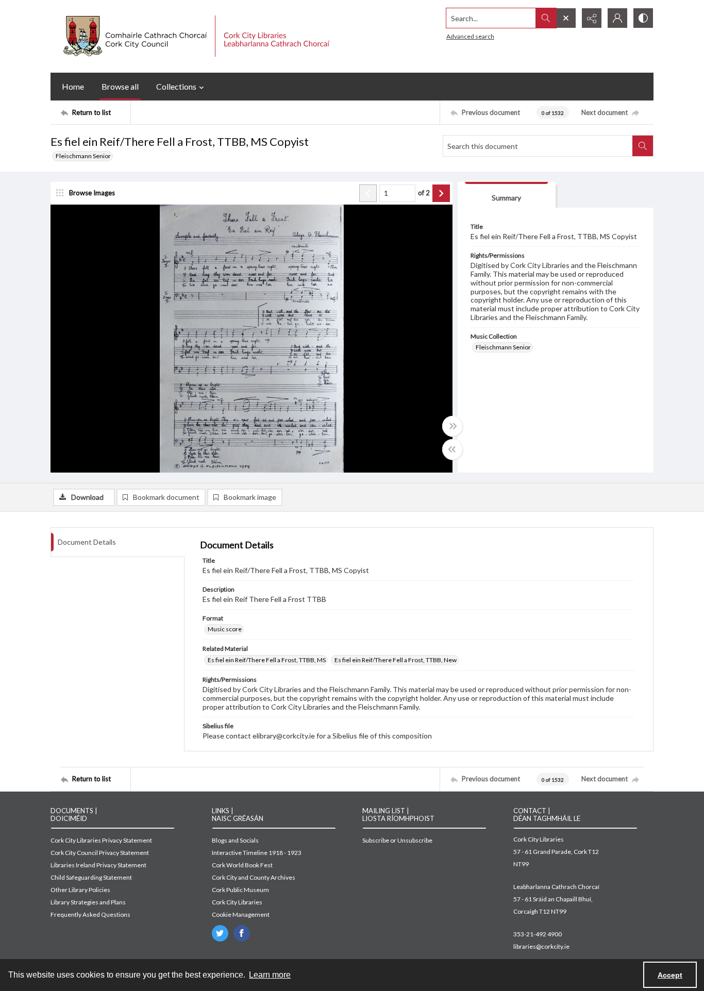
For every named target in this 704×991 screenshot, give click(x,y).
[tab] (507, 195)
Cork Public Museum (240, 890)
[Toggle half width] (452, 449)
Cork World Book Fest (242, 865)
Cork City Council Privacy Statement (100, 852)
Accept (670, 975)
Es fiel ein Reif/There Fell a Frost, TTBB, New (395, 660)
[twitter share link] (220, 933)
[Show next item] (441, 193)
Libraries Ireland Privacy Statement (98, 865)
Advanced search (470, 36)
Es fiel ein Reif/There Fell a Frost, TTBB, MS (267, 660)
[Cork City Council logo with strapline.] (195, 36)
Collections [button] (176, 86)
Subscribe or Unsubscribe (397, 840)
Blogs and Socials (235, 840)
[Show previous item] (368, 193)
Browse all (120, 86)
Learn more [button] (270, 974)
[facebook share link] (241, 933)
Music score (225, 629)
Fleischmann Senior (83, 156)
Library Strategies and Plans (88, 902)
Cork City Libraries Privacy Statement (101, 840)
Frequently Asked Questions (90, 914)
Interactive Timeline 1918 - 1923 (256, 852)
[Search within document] (642, 146)
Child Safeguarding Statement (91, 877)
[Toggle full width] (452, 426)
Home (73, 86)
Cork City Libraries (237, 902)
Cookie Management (241, 914)
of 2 (424, 193)
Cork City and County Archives (253, 877)
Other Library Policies (80, 890)
